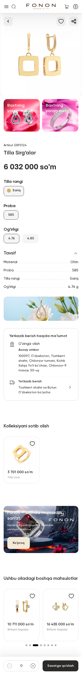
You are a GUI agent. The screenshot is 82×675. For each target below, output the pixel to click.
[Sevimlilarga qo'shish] (61, 21)
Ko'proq (18, 543)
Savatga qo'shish (60, 665)
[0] (66, 6)
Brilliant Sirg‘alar (18, 629)
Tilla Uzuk (14, 477)
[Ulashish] (73, 21)
